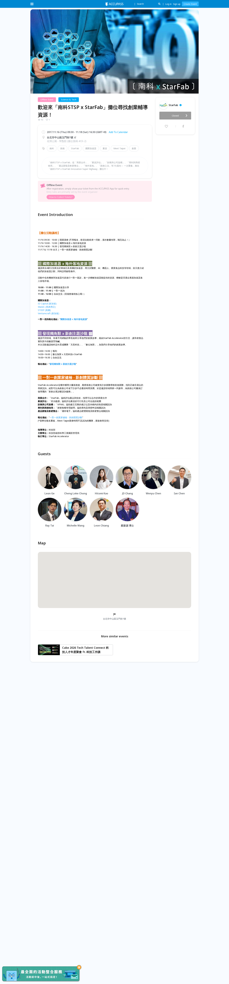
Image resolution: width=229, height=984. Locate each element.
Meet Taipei (119, 148)
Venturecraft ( (48, 313)
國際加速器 (90, 148)
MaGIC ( (47, 306)
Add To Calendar (118, 132)
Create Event (190, 3)
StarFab (75, 148)
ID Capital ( (47, 303)
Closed (175, 115)
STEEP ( (44, 310)
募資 (105, 148)
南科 (52, 148)
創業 (134, 148)
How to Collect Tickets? (60, 197)
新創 (62, 148)
